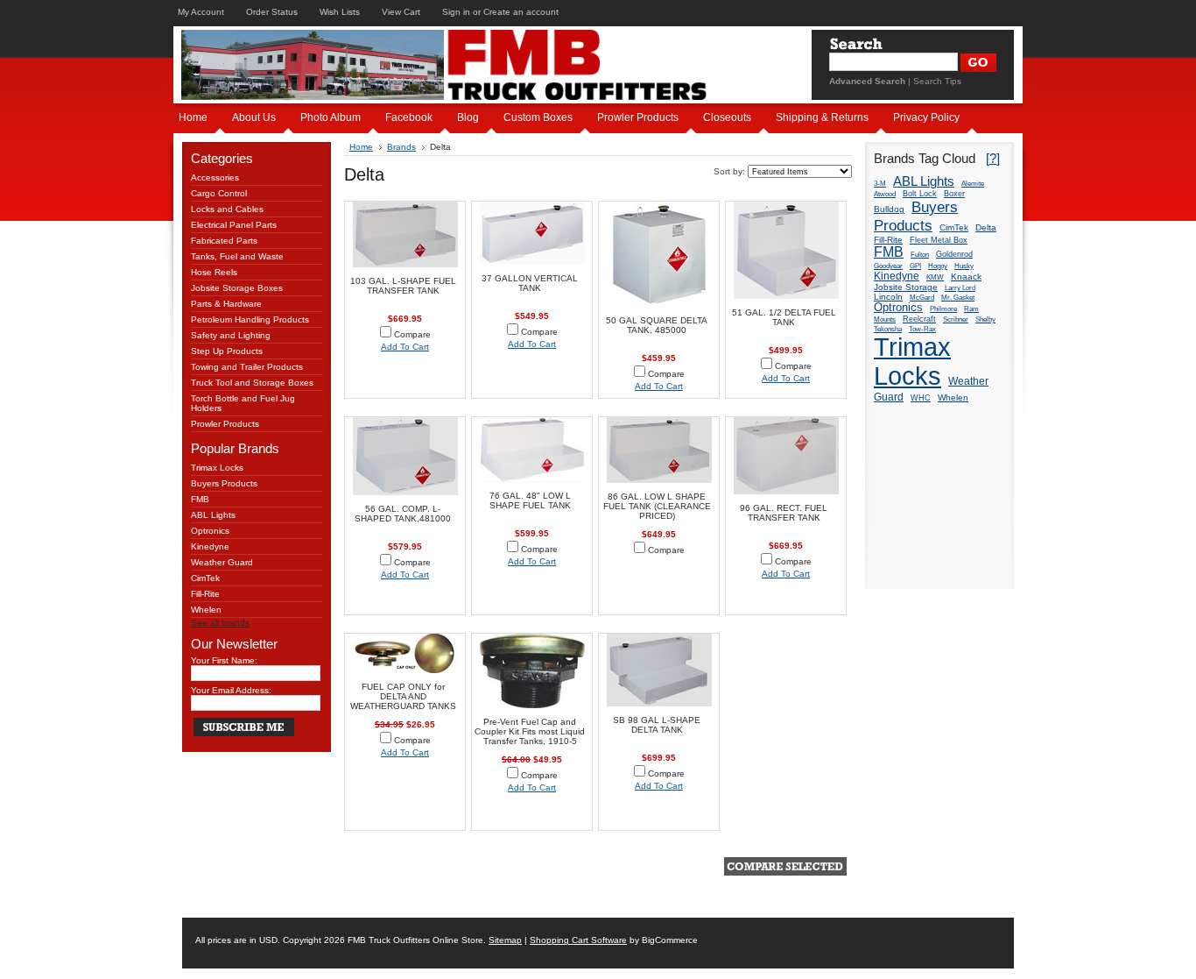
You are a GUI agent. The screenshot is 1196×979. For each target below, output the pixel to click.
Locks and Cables (227, 209)
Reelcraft (919, 319)
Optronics (210, 531)
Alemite (972, 184)
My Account (201, 12)
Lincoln (888, 297)
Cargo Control (219, 193)
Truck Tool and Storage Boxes (252, 382)
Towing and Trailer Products (247, 367)
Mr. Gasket (957, 298)
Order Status (272, 12)
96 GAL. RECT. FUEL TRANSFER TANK (783, 512)
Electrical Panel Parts (234, 225)
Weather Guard (222, 562)
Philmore (943, 309)
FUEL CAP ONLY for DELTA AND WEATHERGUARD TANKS (403, 696)
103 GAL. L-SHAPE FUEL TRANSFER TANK (403, 285)
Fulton (920, 255)
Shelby (985, 319)
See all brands (220, 623)
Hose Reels (214, 272)
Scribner (955, 319)
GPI (915, 266)
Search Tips (937, 81)
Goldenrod (954, 254)
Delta (985, 227)
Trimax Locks (217, 467)
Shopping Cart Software (578, 940)
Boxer (954, 193)
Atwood (885, 194)
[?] (993, 158)
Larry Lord (960, 288)
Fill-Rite (205, 594)
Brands (401, 147)
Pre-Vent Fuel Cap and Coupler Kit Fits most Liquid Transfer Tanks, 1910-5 (530, 731)
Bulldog (889, 209)
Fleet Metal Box (938, 240)
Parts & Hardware (226, 304)
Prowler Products (225, 424)
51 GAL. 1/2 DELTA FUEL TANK (784, 317)
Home (361, 147)
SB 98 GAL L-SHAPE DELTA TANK (656, 724)
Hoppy (937, 266)
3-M (880, 184)
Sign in (456, 12)
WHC (921, 398)
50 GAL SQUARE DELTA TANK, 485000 (656, 325)
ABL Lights (213, 515)
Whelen (206, 609)
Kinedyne (210, 546)
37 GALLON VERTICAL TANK (530, 283)
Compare (412, 334)
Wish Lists (340, 12)
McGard (922, 298)
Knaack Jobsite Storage (927, 282)
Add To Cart (405, 346)
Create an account (521, 12)
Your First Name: (224, 660)
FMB (200, 499)
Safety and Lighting (231, 335)
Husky (964, 265)
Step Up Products (227, 351)
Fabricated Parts (224, 240)
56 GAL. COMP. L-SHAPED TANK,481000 (403, 513)
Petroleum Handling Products (250, 319)
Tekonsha (888, 329)
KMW (935, 277)
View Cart (401, 12)
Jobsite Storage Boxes (237, 288)
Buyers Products (224, 483)
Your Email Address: (231, 690)
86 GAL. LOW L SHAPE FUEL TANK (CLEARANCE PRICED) (657, 506)
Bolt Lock (920, 193)
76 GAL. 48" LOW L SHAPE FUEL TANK (530, 500)
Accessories (215, 177)
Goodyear (888, 266)
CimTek (205, 578)
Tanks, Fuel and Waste (237, 256)
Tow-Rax (922, 329)
